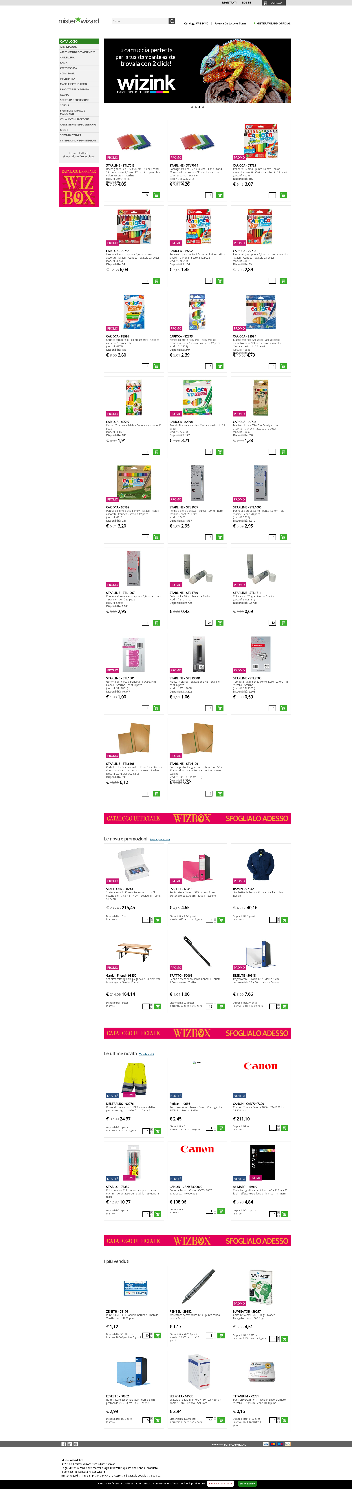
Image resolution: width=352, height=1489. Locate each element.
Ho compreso (247, 1483)
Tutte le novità (146, 1054)
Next (289, 71)
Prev (106, 71)
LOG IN (246, 2)
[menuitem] (274, 3)
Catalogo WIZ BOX (196, 23)
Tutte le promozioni (160, 839)
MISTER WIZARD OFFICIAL (273, 23)
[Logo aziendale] (81, 29)
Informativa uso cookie (220, 1483)
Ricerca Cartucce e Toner (230, 23)
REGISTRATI (229, 2)
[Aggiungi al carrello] (156, 195)
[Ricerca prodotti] (172, 21)
